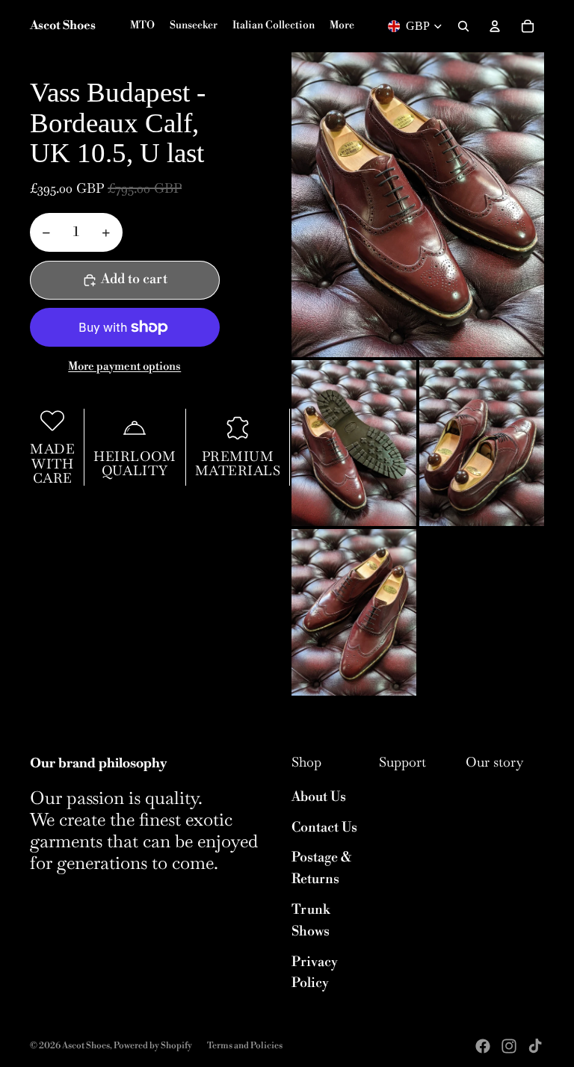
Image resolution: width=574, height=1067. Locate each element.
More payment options (124, 366)
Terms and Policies (245, 1045)
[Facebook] (483, 1046)
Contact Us (324, 827)
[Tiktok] (535, 1046)
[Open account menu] (494, 26)
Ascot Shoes (86, 1045)
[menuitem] (342, 26)
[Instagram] (509, 1046)
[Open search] (463, 26)
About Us (318, 796)
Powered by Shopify (153, 1045)
